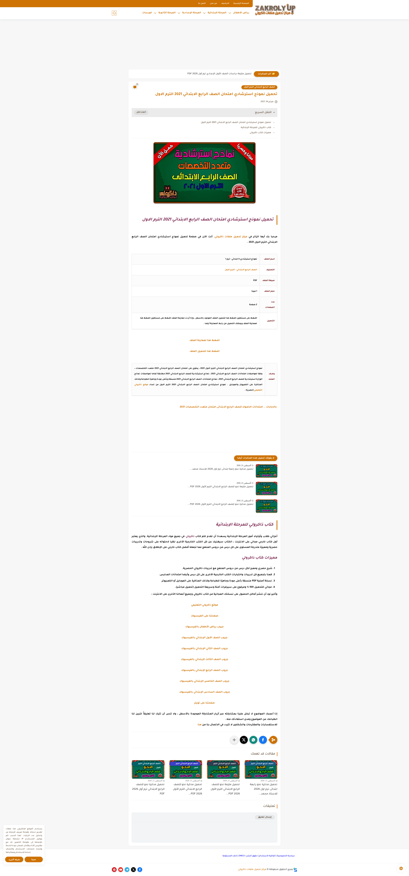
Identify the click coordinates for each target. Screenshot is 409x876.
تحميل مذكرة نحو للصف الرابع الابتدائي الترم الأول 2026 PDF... (220, 504)
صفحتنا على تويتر (204, 703)
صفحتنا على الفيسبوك (204, 616)
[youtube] (120, 869)
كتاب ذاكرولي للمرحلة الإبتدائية (256, 127)
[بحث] (114, 13)
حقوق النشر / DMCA (248, 856)
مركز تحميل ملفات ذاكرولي (252, 869)
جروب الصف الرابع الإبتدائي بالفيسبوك (204, 670)
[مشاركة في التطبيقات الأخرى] (234, 740)
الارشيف (225, 3)
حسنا (33, 859)
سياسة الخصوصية (286, 856)
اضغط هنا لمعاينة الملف (204, 340)
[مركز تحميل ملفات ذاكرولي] (275, 9)
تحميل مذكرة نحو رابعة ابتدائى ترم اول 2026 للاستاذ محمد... (221, 469)
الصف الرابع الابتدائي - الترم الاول (241, 270)
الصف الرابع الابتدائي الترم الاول (259, 87)
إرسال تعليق (265, 817)
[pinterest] (114, 869)
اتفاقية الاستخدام (267, 856)
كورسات (147, 13)
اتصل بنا (202, 3)
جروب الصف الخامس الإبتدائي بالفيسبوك (204, 681)
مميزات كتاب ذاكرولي (260, 133)
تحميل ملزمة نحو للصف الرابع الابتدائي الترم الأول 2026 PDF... (220, 487)
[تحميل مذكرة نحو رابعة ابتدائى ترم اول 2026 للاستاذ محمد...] (266, 471)
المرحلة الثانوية (167, 13)
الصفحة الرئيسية (241, 3)
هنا (199, 725)
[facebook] (139, 869)
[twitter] (133, 869)
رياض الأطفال (241, 13)
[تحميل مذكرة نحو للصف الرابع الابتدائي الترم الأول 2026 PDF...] (266, 506)
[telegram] (127, 869)
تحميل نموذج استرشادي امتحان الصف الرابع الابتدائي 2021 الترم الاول (236, 122)
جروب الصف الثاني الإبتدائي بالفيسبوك (204, 648)
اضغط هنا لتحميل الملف (205, 351)
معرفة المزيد (14, 859)
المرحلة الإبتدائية (217, 13)
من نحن (213, 3)
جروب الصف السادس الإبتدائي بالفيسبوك (204, 692)
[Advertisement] (204, 44)
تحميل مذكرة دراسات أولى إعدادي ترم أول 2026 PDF (224, 74)
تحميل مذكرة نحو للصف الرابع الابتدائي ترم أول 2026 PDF (148, 789)
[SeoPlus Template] (295, 870)
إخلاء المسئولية (230, 856)
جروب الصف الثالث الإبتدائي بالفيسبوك (204, 659)
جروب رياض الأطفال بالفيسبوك (204, 627)
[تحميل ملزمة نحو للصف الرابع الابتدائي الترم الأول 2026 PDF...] (266, 488)
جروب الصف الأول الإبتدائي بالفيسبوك (204, 637)
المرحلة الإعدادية (191, 13)
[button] (263, 740)
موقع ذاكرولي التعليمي (204, 605)
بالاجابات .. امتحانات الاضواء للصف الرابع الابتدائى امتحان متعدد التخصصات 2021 (228, 407)
